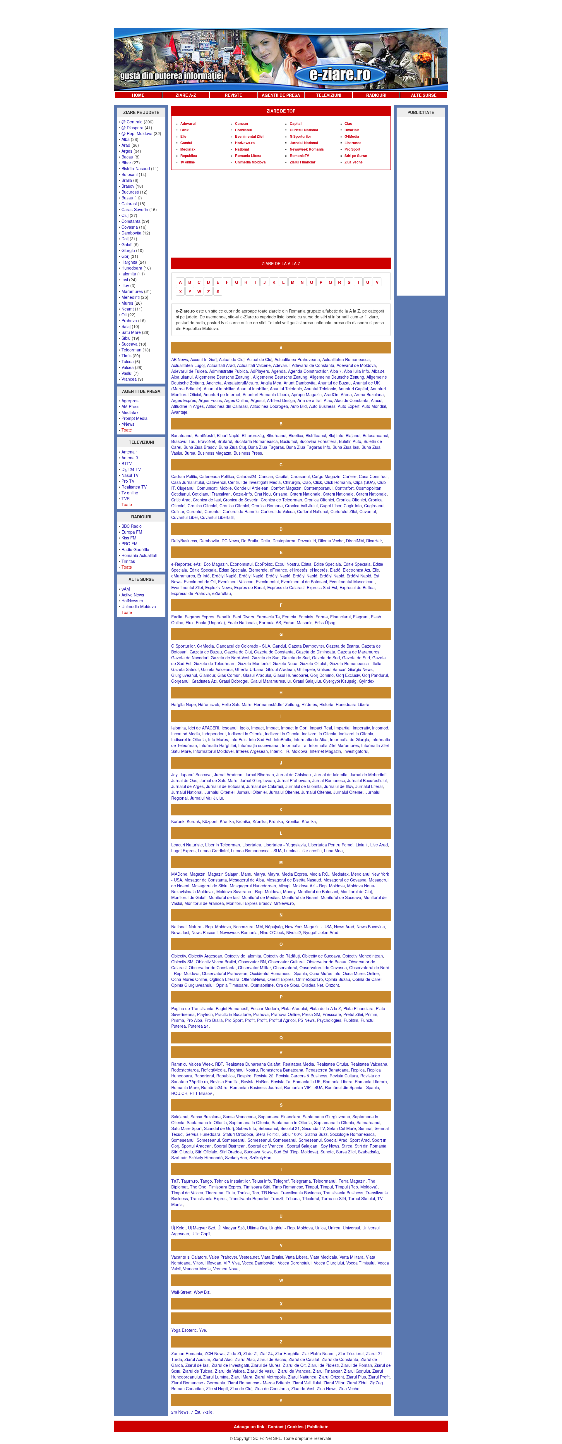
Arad (125, 145)
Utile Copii (200, 1233)
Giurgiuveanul (184, 675)
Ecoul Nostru (287, 564)
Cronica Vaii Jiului (301, 505)
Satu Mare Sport (186, 1128)
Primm (371, 1014)
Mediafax (129, 412)
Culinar (177, 511)
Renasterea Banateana (281, 1070)
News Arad (344, 926)
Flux (189, 622)
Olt (124, 315)
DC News (230, 541)
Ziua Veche (354, 162)
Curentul (194, 511)
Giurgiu (128, 250)
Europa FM (131, 532)
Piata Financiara (358, 1008)
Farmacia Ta (268, 617)
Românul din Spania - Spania (352, 1087)
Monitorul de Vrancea (204, 903)
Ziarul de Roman (356, 1365)
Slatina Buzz (316, 1134)
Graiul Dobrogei (233, 681)
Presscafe (332, 1014)
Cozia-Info (242, 494)
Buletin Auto (350, 441)
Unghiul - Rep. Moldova (291, 1228)
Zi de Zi (234, 1353)
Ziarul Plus (356, 1377)
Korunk (177, 821)
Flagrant (361, 617)
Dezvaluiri (307, 541)
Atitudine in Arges (187, 406)
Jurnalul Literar (369, 786)
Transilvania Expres (208, 1198)
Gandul (186, 142)
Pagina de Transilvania (192, 1008)
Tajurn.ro (189, 1181)
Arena (346, 394)
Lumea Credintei (213, 850)
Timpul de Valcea (187, 1192)
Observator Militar (254, 967)
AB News (179, 359)
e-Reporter (181, 564)
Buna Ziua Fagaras (266, 447)
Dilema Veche (331, 541)
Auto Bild (298, 406)
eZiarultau (221, 593)
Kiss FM (128, 538)
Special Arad (335, 1140)
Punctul (367, 1020)
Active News (132, 595)
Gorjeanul (180, 681)
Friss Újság (325, 622)
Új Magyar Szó (231, 1228)
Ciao (348, 123)
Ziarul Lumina (216, 1377)
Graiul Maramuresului (271, 681)
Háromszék (208, 704)
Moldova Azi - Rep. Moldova (319, 886)
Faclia (176, 617)
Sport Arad (360, 1140)
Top (255, 1192)
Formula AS (270, 622)
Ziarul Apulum (197, 1359)
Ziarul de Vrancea (294, 1371)
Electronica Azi (356, 570)
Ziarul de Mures (265, 1365)
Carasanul (300, 476)
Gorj (125, 256)
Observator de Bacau (326, 962)
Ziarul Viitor (333, 1383)
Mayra (273, 874)
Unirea (334, 1228)
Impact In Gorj (294, 728)
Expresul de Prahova (190, 593)
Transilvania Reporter (248, 1198)
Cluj (124, 215)
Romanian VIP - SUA (303, 1087)
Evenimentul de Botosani (304, 581)
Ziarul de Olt (294, 1365)
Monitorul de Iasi (224, 897)
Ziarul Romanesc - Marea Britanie (258, 1383)
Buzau (127, 198)
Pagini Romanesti (232, 1008)
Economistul (241, 564)
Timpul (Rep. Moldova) (356, 1187)
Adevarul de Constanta (313, 365)
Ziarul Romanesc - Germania (198, 1383)
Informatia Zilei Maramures (334, 745)
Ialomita (128, 274)
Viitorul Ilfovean (207, 1263)
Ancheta (214, 383)
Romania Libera (248, 155)
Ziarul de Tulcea (198, 1371)
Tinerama (214, 1192)
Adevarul (188, 123)
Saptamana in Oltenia (207, 1122)
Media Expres (294, 874)
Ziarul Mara (241, 1377)
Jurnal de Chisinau (294, 774)
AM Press (130, 406)
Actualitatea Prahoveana (297, 359)
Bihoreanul (276, 435)
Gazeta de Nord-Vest (230, 657)
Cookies (295, 1426)
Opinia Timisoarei (232, 985)
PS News (306, 1020)
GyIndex (366, 681)
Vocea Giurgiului (329, 1263)
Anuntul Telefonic (286, 388)
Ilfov (125, 285)
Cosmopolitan (368, 488)
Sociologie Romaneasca (352, 1134)
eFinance (278, 570)
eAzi (197, 564)
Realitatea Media (298, 1064)
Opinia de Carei (366, 979)
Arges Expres (183, 400)
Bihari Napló (228, 435)
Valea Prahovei (223, 1257)
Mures (127, 303)
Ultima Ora (257, 1228)
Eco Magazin (216, 564)
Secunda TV (313, 1128)
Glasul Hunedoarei (290, 675)
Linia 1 (362, 845)
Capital (295, 123)
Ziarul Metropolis (270, 1377)
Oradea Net (312, 985)
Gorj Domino (322, 675)
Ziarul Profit (379, 1377)
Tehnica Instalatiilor (232, 1181)
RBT (219, 1064)
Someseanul (182, 1140)
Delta (265, 541)
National (242, 149)
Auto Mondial (374, 406)
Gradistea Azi (204, 681)
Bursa (189, 453)
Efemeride (258, 570)
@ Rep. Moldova (137, 133)
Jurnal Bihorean (259, 774)
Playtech (205, 1014)
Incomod (380, 728)
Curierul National (304, 129)
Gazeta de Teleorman (214, 663)
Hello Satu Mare (236, 704)
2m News (180, 1412)
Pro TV (127, 481)
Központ (209, 821)
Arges (126, 151)
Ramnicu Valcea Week (192, 1064)
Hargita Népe (183, 704)
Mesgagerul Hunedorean (253, 886)
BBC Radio (131, 526)
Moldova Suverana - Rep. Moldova (248, 891)
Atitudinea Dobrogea (269, 406)
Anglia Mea (271, 383)
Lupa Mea (333, 850)
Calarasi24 (246, 476)
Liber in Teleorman (222, 845)
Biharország (253, 435)
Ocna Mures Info (324, 973)
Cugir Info (353, 505)
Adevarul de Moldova (356, 365)
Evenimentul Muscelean (352, 581)
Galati (126, 244)
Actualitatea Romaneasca (346, 359)
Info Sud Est (260, 739)
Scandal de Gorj (219, 1128)
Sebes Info (246, 1128)
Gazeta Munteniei (254, 663)
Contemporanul (318, 488)
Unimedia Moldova (138, 606)
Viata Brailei (272, 1257)
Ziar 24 (266, 1353)
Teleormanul (324, 1181)
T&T (175, 1181)
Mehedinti (130, 297)
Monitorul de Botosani (318, 891)
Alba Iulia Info (356, 371)
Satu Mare (131, 332)
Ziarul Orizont (331, 1377)
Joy (174, 774)
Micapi (284, 886)
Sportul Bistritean (230, 1146)
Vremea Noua (226, 1269)
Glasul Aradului (257, 675)
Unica (320, 1228)
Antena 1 (129, 452)
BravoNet (206, 441)
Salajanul (179, 1116)
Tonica (243, 1192)
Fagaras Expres (199, 617)
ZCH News (215, 1353)
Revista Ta (280, 1081)
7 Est (195, 1412)
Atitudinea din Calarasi (227, 406)
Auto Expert (348, 406)
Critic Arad (181, 500)
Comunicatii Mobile (214, 488)
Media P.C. (319, 874)
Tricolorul (310, 1198)
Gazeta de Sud (266, 657)
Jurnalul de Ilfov (338, 786)
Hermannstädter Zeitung (276, 704)
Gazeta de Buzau (206, 652)
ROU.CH (179, 1093)
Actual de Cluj (231, 359)
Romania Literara (371, 1081)
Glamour (207, 675)
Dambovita (131, 233)
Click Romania (337, 482)
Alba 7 (336, 371)
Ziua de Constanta (272, 1388)
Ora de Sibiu (287, 985)
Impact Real (321, 728)
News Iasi (180, 932)
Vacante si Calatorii (189, 1257)
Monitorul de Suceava (341, 897)
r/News (127, 424)
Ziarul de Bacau (271, 1359)
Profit (250, 1020)
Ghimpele (306, 669)
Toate (126, 430)
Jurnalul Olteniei (219, 792)
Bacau (127, 157)
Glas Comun (229, 675)
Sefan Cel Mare (341, 1128)
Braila (126, 180)
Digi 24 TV (131, 469)
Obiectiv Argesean (205, 956)
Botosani (129, 174)
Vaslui (126, 373)
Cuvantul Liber (184, 517)
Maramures (132, 291)
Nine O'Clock (272, 932)
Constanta (130, 221)
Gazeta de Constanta (274, 652)
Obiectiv (178, 956)
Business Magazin (214, 453)
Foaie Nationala (242, 622)
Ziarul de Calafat (304, 1359)
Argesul (258, 400)
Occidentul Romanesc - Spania (278, 973)
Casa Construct (373, 476)
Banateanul (181, 435)
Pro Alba (194, 1020)
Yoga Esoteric (184, 1330)
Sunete (327, 1152)
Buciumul (288, 441)
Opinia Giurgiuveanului (192, 985)
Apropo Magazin (306, 394)
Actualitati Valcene (254, 365)
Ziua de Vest (302, 1388)
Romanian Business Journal (256, 1087)
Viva (236, 1263)
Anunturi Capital (353, 388)
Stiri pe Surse (356, 155)
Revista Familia (224, 1081)
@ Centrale (132, 122)
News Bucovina (371, 926)
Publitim (351, 1020)
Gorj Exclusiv (348, 675)
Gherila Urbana (249, 669)
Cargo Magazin (326, 476)
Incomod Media (185, 733)
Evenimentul (267, 581)
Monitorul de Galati (188, 897)
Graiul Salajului (307, 681)
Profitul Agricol (282, 1020)
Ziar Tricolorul (351, 1353)
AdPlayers (259, 371)
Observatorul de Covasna (323, 967)
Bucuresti (130, 192)
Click (184, 129)
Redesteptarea (185, 1070)
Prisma (177, 1020)
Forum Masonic (297, 622)
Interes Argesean (252, 751)
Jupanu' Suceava (196, 774)
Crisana (280, 494)
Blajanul (353, 435)
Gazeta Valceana (217, 669)
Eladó (335, 570)
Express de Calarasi (285, 587)
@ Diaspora (132, 127)
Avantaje (179, 412)
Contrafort (344, 488)
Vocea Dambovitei (258, 1263)
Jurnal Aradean (228, 774)
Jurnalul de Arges (187, 786)
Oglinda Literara (224, 979)
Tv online (129, 493)
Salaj (126, 326)
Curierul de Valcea (278, 511)
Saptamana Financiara (279, 1116)
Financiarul (340, 617)
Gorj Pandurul (375, 675)
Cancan (241, 123)
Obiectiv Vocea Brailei (216, 962)
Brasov (127, 186)
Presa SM (311, 1014)
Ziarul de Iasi (197, 1365)
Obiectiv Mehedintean (362, 956)
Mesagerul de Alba (246, 880)
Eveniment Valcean (235, 581)
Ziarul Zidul (357, 1383)
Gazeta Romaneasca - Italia (355, 663)
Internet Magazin (325, 751)
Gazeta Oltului (313, 663)
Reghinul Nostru (243, 1070)
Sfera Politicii (267, 1134)
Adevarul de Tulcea (189, 371)
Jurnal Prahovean (293, 780)
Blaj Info (335, 435)
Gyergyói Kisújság (340, 681)
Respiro (244, 1076)
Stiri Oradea (231, 1152)
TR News (269, 1192)
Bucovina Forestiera (318, 441)
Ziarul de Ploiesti (323, 1365)
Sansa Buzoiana (206, 1116)
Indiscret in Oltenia (245, 733)
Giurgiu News (360, 669)
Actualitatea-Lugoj (188, 365)
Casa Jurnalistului (187, 482)
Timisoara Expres (225, 1187)
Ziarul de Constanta (340, 1359)
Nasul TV (129, 475)
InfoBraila (282, 739)
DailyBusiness (184, 541)
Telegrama (301, 1181)
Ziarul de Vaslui (261, 1371)
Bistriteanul (316, 435)
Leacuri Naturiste (187, 845)
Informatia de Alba (311, 739)
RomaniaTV (299, 155)
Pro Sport (352, 149)
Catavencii (216, 482)
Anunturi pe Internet (221, 394)
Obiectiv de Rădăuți (281, 956)
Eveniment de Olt (200, 581)
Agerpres (129, 400)
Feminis (306, 617)
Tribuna (293, 1198)
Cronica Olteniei (319, 500)
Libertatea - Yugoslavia (284, 845)
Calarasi (129, 203)
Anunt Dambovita (300, 383)
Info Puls (238, 739)
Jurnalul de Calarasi (264, 786)
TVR (125, 498)
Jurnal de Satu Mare (218, 780)
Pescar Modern (265, 1008)
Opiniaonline (262, 985)
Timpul (311, 1187)
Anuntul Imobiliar (219, 388)
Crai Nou (262, 494)
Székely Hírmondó (206, 1157)
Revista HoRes (254, 1081)
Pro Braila (214, 1020)
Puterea (178, 1026)
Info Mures (218, 739)
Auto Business (322, 406)
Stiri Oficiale (206, 1152)
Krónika (227, 821)
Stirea (347, 1146)
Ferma (322, 617)
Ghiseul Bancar (331, 669)
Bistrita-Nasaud (135, 168)
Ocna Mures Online (361, 973)
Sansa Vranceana (239, 1116)
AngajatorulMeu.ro (241, 383)
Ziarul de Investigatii (230, 1365)
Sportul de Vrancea (266, 1146)
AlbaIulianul (182, 377)
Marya (259, 874)
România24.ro (214, 1087)
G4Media (352, 136)
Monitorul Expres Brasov (248, 903)
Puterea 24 (198, 1026)
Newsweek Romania (307, 149)
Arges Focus (210, 400)
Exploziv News (218, 587)
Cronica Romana (267, 505)
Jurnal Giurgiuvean (257, 780)
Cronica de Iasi (207, 500)
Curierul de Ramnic (240, 511)
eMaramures (183, 576)
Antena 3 (129, 457)
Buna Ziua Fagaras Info (308, 447)
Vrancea (129, 379)
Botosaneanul (375, 435)
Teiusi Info (261, 1181)
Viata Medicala (323, 1257)
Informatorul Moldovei (213, 751)
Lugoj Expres (183, 850)
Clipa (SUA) (364, 482)
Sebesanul (268, 1128)
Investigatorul (355, 751)
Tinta (230, 1192)
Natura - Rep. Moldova (210, 926)
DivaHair (352, 129)
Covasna (129, 227)
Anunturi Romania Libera (266, 394)
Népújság (274, 926)
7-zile (208, 1412)
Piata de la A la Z (325, 1008)
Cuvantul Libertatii (217, 517)
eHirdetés (298, 570)
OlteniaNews (253, 979)
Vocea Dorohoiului (294, 1263)
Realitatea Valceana (368, 1064)
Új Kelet (178, 1228)
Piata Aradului (294, 1008)
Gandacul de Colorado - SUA (243, 646)
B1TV (126, 463)
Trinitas (128, 561)
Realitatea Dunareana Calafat (252, 1064)
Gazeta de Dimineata (315, 652)
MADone (179, 874)
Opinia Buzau (337, 979)
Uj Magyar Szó (201, 1228)
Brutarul (224, 441)
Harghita (129, 262)
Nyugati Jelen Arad (320, 932)
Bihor (126, 162)
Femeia (289, 617)
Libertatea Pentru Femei (330, 845)
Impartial (342, 728)
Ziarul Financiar (303, 162)
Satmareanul (368, 1122)
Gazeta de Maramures (358, 652)
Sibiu (126, 338)
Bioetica (296, 435)
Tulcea (127, 361)
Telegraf (281, 1181)
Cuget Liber (330, 505)
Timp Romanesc (288, 1187)
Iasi (124, 279)
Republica (188, 155)
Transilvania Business (301, 1192)
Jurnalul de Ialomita (303, 786)
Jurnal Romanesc (328, 780)
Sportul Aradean (196, 1146)
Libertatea (353, 142)
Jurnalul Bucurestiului (367, 780)
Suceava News (258, 1152)
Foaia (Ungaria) (210, 622)
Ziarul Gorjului (357, 1371)
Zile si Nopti (217, 1388)
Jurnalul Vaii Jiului (206, 798)
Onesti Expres (281, 979)
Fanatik (223, 617)
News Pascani (204, 932)
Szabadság (368, 1152)
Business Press (248, 453)
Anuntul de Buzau (334, 383)
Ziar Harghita (287, 1353)
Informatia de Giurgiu (349, 739)
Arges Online (236, 400)
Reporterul (204, 1076)
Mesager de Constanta (205, 880)
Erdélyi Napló (224, 576)
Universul (351, 1228)
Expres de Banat (249, 587)
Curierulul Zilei (343, 511)
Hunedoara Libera (352, 704)
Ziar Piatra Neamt (319, 1353)
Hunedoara (131, 268)
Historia (326, 704)
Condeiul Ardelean (251, 488)
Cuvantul (367, 511)
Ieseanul (229, 728)
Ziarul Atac (222, 1359)
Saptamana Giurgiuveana (326, 1116)
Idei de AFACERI (203, 728)
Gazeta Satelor (185, 669)
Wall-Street (181, 1292)
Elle (183, 136)
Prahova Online (285, 1014)
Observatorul (285, 967)
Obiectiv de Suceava (321, 956)
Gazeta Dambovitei (306, 646)
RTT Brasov (201, 1093)
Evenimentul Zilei (249, 136)
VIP (226, 1263)
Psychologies (329, 1020)
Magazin (197, 874)
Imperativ (361, 728)
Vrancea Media (197, 1269)
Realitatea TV (134, 487)
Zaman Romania (186, 1353)
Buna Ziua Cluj (232, 447)
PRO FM (129, 543)
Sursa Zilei (346, 1152)
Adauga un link (249, 1426)
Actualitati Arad (221, 365)
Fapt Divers (243, 617)
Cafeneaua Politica (216, 476)
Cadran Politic (184, 476)
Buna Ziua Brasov (200, 447)
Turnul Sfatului (361, 1198)
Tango (206, 1181)
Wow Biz (202, 1292)
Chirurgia (291, 482)
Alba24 (377, 371)
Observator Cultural (286, 962)
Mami (246, 874)
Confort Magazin (286, 488)
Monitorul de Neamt (300, 897)
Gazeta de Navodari (189, 657)
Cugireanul (374, 505)
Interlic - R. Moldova (288, 751)
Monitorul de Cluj (356, 891)
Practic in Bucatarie (233, 1014)
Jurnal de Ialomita (330, 774)
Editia (306, 564)
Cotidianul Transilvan (211, 494)
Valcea (127, 367)
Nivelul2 (293, 932)
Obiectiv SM (182, 962)
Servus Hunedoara (203, 1134)
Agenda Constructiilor (308, 371)
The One (198, 1187)
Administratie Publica (228, 371)
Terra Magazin (352, 1181)
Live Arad (379, 845)
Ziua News (326, 1388)
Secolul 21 (290, 1128)
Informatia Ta (294, 745)
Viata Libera (296, 1257)
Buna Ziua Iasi (346, 447)
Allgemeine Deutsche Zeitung (223, 377)
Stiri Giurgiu (182, 1152)
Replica (358, 1070)
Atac (328, 400)
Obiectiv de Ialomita (243, 956)
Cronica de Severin (240, 500)
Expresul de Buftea (357, 587)
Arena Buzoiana (369, 394)
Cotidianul (243, 129)
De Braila (249, 541)
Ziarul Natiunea (302, 1377)
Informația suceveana (259, 745)
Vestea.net (249, 1257)
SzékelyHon (236, 1157)
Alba (125, 139)
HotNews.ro (132, 600)
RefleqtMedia (213, 1070)
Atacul (376, 400)
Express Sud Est (322, 587)
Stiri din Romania (370, 1146)
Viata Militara (352, 1257)
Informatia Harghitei (217, 745)
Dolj (124, 238)
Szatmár (178, 1157)
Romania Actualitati (139, 555)
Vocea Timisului (360, 1263)
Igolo (244, 728)
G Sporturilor (300, 136)
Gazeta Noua (285, 663)
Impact (257, 728)
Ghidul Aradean (280, 669)
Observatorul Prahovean (224, 973)
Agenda (278, 371)
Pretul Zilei (353, 1014)
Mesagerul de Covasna (344, 880)
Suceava (129, 344)
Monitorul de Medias (261, 897)
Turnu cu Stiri (333, 1198)
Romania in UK (307, 1081)
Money (289, 891)
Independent (214, 733)
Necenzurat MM (248, 926)
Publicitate (317, 1426)
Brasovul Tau (183, 441)
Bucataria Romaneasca (256, 441)
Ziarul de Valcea (230, 1371)
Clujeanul (185, 488)
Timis (126, 355)
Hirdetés (309, 704)
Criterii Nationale (305, 494)
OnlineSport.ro (309, 979)
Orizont (332, 985)
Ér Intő (203, 576)
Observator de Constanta (212, 967)
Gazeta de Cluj (238, 652)
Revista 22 (263, 1076)
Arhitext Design (281, 400)
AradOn (331, 394)
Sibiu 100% (292, 1134)
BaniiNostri (205, 435)
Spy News (330, 1146)
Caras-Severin (134, 209)
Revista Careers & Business (301, 1076)
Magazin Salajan (223, 874)
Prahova (129, 320)
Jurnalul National (304, 142)
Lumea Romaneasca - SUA (256, 850)
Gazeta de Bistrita (342, 646)
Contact (276, 1426)
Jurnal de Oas (184, 780)
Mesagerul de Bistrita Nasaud (293, 880)
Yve (202, 1330)
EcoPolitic (264, 564)
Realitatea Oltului (332, 1064)
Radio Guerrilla (135, 549)
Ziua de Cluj (241, 1388)
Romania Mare (185, 1087)
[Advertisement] (281, 14)
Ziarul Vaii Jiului (306, 1383)
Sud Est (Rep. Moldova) (296, 1152)
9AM (125, 589)
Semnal (365, 1128)
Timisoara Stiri (257, 1187)
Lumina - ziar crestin (303, 850)
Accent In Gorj (203, 359)
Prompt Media (134, 418)
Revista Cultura (344, 1076)
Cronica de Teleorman (281, 500)
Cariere (350, 476)
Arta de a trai (309, 400)
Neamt (127, 309)
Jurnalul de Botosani (225, 786)
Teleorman (131, 350)
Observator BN (252, 962)
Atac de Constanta (351, 400)
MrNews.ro (284, 903)
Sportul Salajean (302, 1146)
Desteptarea (284, 541)
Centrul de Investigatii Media (254, 482)
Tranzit (277, 1198)
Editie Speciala (327, 564)
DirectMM (355, 541)
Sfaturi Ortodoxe (238, 1134)
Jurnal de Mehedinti (368, 774)
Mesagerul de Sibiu (209, 886)
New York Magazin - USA (308, 926)
